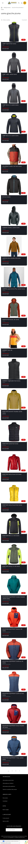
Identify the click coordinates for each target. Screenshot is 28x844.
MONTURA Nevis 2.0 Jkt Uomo (10, 535)
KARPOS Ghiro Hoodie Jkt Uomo (11, 258)
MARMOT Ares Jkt (7, 350)
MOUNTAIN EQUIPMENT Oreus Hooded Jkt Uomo (13, 726)
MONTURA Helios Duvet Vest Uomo (12, 505)
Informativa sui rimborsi (8, 783)
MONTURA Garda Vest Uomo (10, 443)
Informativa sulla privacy (8, 780)
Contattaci (5, 801)
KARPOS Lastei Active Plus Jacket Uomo (13, 289)
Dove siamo (5, 798)
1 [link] (8, 770)
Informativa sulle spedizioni (9, 786)
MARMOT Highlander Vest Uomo (11, 381)
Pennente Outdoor (7, 836)
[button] (2, 2)
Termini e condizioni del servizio (10, 789)
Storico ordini (6, 821)
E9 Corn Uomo (6, 197)
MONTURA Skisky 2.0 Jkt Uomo (11, 566)
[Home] (1, 7)
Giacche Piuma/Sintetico (17, 7)
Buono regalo (6, 809)
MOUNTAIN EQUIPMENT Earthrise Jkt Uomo (12, 662)
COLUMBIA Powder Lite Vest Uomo (12, 166)
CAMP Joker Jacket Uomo (9, 74)
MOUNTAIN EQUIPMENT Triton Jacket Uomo (12, 758)
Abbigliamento (7, 7)
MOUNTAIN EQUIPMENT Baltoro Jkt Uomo (12, 629)
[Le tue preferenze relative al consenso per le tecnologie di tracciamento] (25, 841)
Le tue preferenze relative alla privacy (11, 841)
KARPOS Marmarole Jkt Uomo (10, 319)
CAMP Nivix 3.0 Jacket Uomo (10, 135)
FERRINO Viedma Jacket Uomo (11, 227)
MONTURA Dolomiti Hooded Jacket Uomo (12, 412)
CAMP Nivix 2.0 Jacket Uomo (10, 105)
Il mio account (6, 818)
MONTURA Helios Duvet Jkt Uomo (11, 474)
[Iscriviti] (20, 829)
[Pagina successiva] (19, 770)
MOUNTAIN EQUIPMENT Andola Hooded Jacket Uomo (13, 597)
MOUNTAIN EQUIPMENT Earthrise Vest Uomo (13, 694)
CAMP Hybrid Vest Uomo (9, 43)
